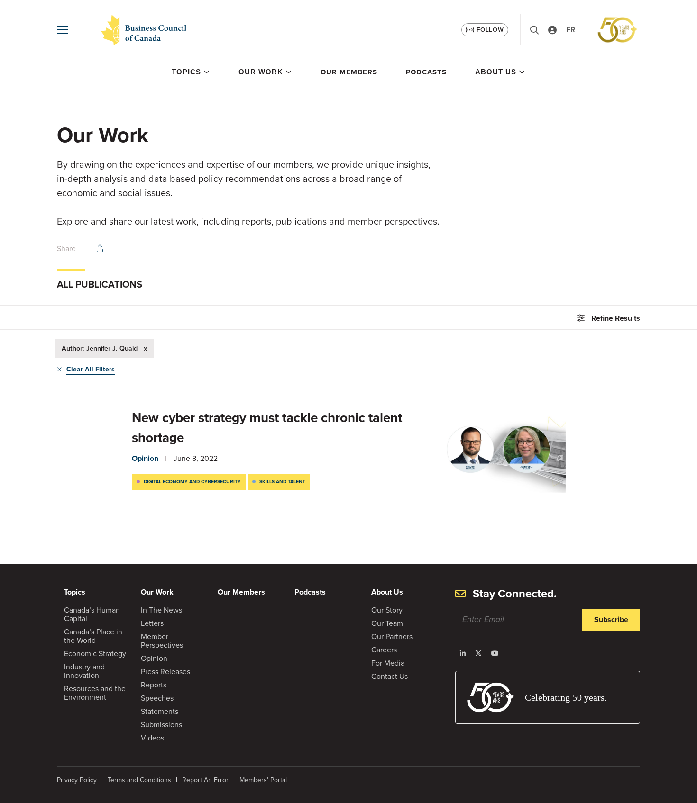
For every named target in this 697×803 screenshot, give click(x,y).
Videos (152, 737)
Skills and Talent (282, 481)
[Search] (534, 30)
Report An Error (205, 780)
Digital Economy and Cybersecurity (192, 481)
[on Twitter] (478, 653)
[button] (62, 30)
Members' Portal (263, 780)
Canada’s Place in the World (93, 636)
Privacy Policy (77, 780)
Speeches (157, 698)
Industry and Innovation (84, 671)
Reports (153, 684)
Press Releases (165, 671)
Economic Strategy (95, 653)
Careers (384, 649)
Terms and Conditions (139, 780)
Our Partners (392, 636)
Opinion (145, 458)
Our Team (387, 623)
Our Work (260, 72)
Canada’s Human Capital (92, 614)
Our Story (387, 610)
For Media (387, 663)
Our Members (349, 72)
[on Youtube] (495, 653)
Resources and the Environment (95, 693)
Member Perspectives (162, 640)
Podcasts (426, 72)
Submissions (161, 724)
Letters (152, 623)
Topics (186, 72)
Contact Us (389, 676)
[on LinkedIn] (463, 653)
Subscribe (611, 619)
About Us (495, 72)
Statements (159, 711)
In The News (161, 610)
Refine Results (615, 318)
